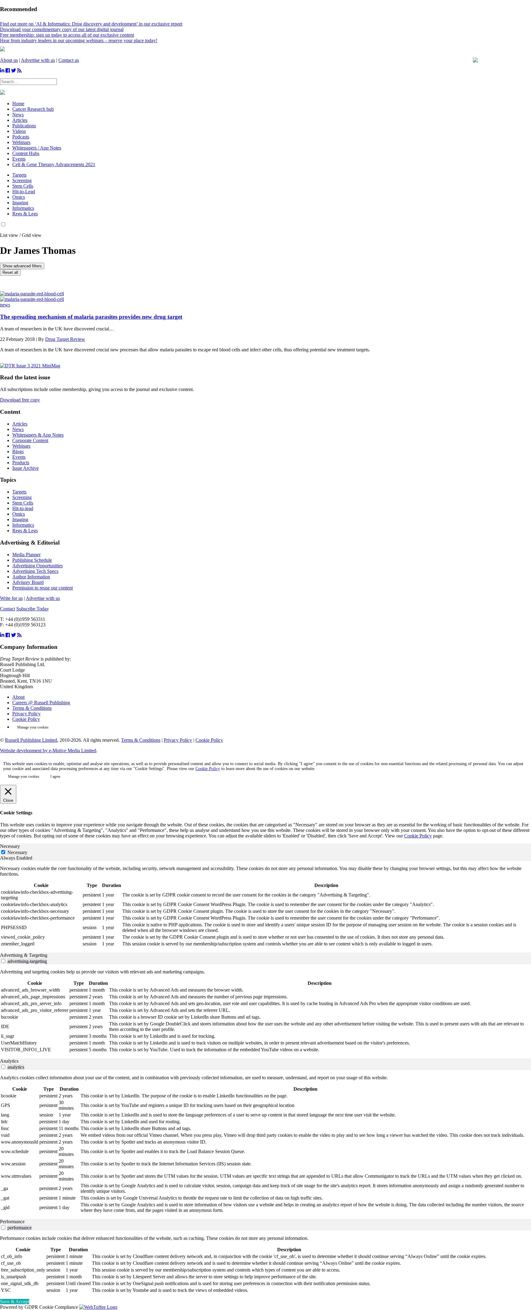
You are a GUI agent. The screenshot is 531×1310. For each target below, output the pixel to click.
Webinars (21, 446)
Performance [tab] (12, 1221)
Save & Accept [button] (14, 1301)
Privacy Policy (26, 713)
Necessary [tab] (10, 846)
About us (9, 60)
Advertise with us (38, 60)
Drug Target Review (65, 339)
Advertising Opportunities (37, 565)
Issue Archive (25, 468)
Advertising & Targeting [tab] (23, 955)
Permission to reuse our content (42, 587)
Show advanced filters (22, 266)
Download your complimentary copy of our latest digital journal (62, 29)
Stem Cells (22, 186)
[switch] (3, 961)
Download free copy (20, 399)
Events (19, 457)
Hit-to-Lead (23, 191)
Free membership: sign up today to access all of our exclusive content (67, 35)
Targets (19, 175)
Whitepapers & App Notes (38, 434)
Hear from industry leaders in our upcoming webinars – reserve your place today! (78, 40)
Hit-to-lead (22, 508)
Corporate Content (30, 440)
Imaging (20, 202)
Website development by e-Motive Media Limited (48, 750)
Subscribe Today (32, 608)
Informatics (23, 208)
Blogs (18, 451)
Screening (22, 180)
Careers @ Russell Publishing (41, 702)
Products (20, 462)
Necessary (17, 852)
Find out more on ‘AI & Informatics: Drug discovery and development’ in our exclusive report (91, 23)
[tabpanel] (265, 907)
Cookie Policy (26, 719)
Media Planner (26, 554)
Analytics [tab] (9, 1061)
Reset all (10, 272)
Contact (7, 608)
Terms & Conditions (32, 708)
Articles (19, 423)
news (5, 304)
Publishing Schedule (32, 560)
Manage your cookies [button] (33, 727)
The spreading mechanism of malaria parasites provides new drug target (91, 317)
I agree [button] (55, 776)
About (18, 697)
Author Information (31, 576)
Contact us (68, 60)
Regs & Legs (25, 213)
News (18, 429)
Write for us (11, 598)
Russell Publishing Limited (31, 740)
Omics (18, 197)
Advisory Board (28, 582)
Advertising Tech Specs (35, 571)
